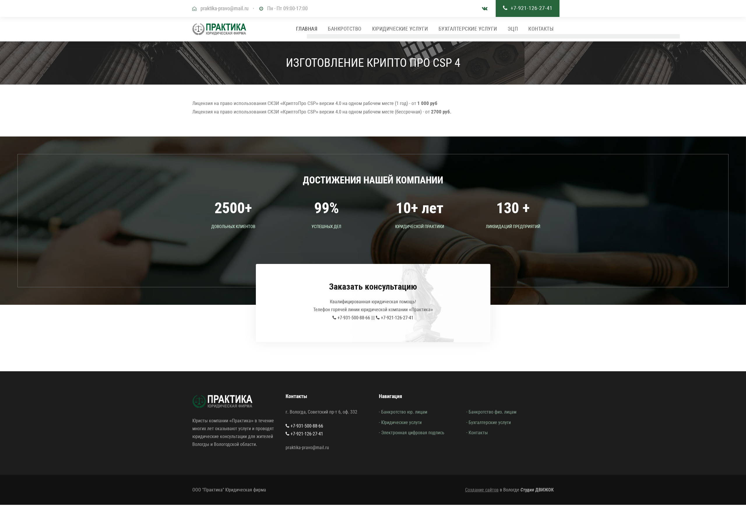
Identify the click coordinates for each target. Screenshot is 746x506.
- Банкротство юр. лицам (403, 412)
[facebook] (485, 8)
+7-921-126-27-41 (532, 8)
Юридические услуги (400, 29)
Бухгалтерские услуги (468, 29)
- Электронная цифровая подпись (411, 432)
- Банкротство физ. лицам (491, 412)
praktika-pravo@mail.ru (224, 8)
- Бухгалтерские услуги (488, 422)
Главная (307, 29)
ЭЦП (513, 29)
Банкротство (345, 29)
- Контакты (477, 432)
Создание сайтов (482, 490)
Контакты (541, 29)
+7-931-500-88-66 (353, 318)
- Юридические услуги (400, 422)
